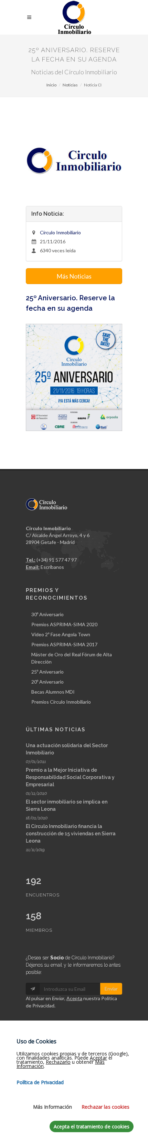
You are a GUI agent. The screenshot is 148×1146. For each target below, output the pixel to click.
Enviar (111, 989)
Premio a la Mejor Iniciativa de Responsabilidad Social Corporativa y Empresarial (70, 777)
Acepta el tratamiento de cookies (91, 1126)
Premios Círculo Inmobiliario (61, 702)
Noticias (70, 84)
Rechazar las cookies (105, 1106)
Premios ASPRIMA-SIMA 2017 (64, 644)
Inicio (51, 84)
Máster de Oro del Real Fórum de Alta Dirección (71, 658)
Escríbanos (52, 567)
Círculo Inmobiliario (60, 232)
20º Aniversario (47, 682)
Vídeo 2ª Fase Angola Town (60, 634)
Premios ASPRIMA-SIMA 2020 (64, 624)
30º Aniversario (47, 614)
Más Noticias (74, 276)
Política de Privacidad (40, 1082)
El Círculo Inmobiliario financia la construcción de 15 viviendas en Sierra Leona (71, 834)
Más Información (52, 1106)
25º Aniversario (47, 672)
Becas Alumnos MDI (53, 692)
